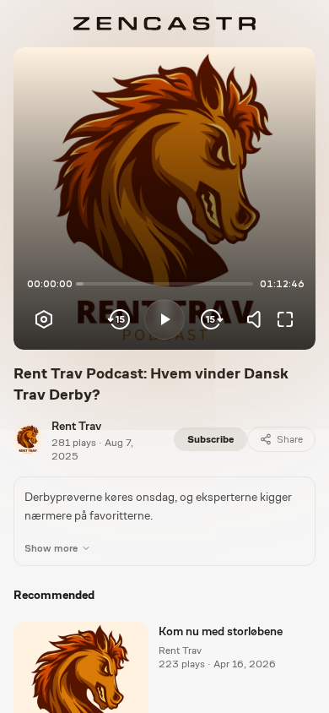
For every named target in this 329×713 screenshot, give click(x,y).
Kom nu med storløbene (221, 631)
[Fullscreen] (285, 319)
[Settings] (43, 319)
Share (290, 439)
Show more (51, 548)
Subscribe (210, 439)
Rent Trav (76, 426)
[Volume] (258, 319)
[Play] (164, 319)
